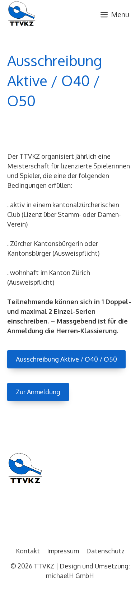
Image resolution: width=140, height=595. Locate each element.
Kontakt (28, 551)
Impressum (63, 551)
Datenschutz (105, 551)
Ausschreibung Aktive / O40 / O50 (66, 359)
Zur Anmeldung (38, 392)
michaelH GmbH (70, 576)
